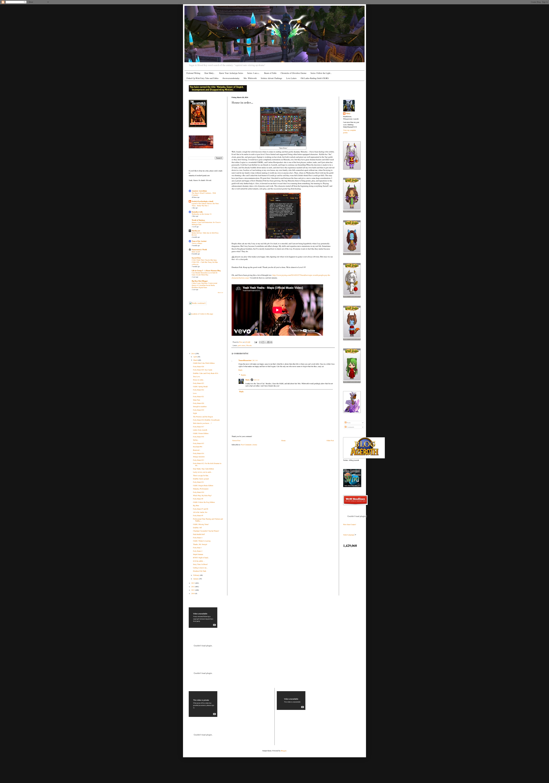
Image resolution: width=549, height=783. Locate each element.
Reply (240, 370)
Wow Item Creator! (349, 524)
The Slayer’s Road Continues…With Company (204, 194)
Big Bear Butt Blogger (200, 281)
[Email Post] (255, 342)
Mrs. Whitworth (250, 78)
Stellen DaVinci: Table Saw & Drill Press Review (205, 234)
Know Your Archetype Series (231, 73)
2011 (193, 590)
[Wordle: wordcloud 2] (198, 303)
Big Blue (196, 505)
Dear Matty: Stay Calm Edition (203, 469)
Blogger (283, 750)
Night (195, 413)
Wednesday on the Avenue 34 (201, 214)
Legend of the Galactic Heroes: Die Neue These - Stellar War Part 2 (205, 204)
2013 (193, 583)
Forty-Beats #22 (198, 390)
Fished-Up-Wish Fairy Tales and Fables (202, 78)
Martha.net (196, 230)
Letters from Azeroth (200, 430)
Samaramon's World (199, 249)
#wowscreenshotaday (231, 78)
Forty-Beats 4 (197, 537)
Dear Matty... (209, 73)
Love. (195, 393)
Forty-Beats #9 (198, 499)
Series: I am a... (253, 73)
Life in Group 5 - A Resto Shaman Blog (206, 270)
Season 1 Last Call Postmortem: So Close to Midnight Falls (206, 223)
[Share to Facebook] (268, 342)
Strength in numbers (200, 406)
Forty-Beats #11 (198, 482)
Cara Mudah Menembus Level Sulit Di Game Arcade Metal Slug (204, 274)
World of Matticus (198, 220)
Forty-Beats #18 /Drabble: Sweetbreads (206, 420)
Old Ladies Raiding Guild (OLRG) (315, 78)
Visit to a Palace (197, 243)
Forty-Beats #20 (198, 403)
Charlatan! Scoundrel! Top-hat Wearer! (206, 531)
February (196, 575)
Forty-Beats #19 (198, 410)
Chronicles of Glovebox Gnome (293, 73)
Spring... (196, 440)
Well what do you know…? (202, 423)
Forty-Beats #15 (198, 443)
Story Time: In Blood (200, 564)
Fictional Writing (193, 73)
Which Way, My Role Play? (202, 495)
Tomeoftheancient (244, 360)
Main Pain (196, 400)
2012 (193, 586)
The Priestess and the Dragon (203, 416)
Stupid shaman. (198, 554)
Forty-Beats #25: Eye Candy (202, 370)
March (195, 360)
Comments (350, 427)
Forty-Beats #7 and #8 (200, 509)
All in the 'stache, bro (200, 512)
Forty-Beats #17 (198, 426)
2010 (193, 593)
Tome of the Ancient (199, 241)
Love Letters (291, 78)
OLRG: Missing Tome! (201, 524)
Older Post (330, 440)
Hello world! (196, 252)
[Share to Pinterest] (271, 342)
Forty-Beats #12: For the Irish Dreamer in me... (207, 464)
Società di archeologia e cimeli (202, 201)
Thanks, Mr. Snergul (200, 544)
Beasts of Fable (270, 73)
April (195, 356)
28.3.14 (254, 360)
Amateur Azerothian (199, 191)
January (196, 579)
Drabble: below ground (201, 479)
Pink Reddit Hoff (199, 534)
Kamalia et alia (197, 212)
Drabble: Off (197, 527)
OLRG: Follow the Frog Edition (204, 502)
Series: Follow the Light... (321, 73)
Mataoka (249, 345)
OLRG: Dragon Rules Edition (203, 485)
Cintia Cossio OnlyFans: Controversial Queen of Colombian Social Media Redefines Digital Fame (204, 285)
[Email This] (260, 342)
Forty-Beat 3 (197, 547)
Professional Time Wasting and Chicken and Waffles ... (208, 520)
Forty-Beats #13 (198, 460)
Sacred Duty (196, 258)
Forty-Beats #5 (198, 515)
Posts (348, 422)
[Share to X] (265, 342)
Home (283, 440)
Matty (247, 380)
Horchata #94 (197, 446)
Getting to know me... (200, 568)
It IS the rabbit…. (199, 561)
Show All (220, 292)
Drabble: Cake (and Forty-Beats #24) (205, 373)
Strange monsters (199, 456)
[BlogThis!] (263, 342)
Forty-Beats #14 (198, 453)
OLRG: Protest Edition (200, 433)
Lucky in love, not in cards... (202, 472)
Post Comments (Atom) (249, 444)
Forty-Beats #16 (198, 436)
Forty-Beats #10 (198, 492)
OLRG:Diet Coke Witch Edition (204, 363)
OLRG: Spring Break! (200, 386)
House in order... (198, 380)
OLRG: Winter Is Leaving (202, 541)
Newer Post (236, 440)
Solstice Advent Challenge (271, 78)
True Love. (196, 376)
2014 (193, 353)
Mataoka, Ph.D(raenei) (200, 489)
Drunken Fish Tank (199, 571)
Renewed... (197, 450)
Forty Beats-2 (197, 551)
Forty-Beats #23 (198, 383)
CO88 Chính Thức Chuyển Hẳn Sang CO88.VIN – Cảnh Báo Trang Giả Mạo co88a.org (205, 262)
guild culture (241, 345)
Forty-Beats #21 (198, 396)
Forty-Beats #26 (198, 366)
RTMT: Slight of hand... (201, 557)
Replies (243, 375)
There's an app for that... (201, 475)
